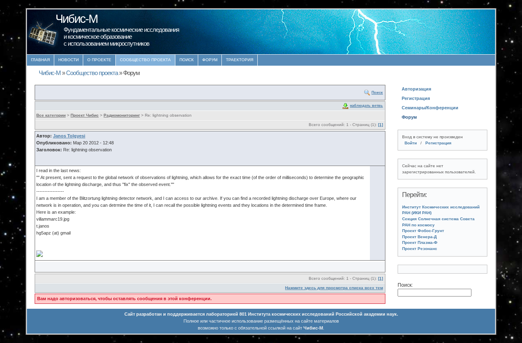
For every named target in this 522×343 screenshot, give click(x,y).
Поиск (186, 60)
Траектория (239, 60)
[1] (380, 124)
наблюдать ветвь (366, 106)
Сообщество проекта (145, 60)
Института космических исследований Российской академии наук (322, 314)
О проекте (99, 60)
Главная (40, 60)
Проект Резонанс (419, 248)
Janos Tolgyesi (69, 135)
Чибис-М (50, 73)
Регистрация (416, 98)
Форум (209, 60)
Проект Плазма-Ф (420, 242)
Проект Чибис (85, 115)
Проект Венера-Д (419, 237)
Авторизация (416, 88)
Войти (411, 143)
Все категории (51, 115)
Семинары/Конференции (430, 107)
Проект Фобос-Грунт (423, 230)
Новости (68, 60)
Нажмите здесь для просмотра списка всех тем (334, 287)
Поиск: (405, 285)
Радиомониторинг (122, 115)
